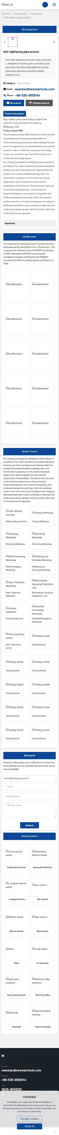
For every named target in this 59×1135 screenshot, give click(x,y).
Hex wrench (42, 899)
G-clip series (42, 963)
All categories (29, 29)
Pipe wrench (37, 13)
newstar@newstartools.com (34, 89)
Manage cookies (29, 1119)
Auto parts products (16, 994)
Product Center (20, 13)
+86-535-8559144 (27, 95)
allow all (29, 1126)
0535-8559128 (12, 1089)
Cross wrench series (16, 867)
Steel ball (16, 1026)
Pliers (16, 963)
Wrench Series (16, 931)
